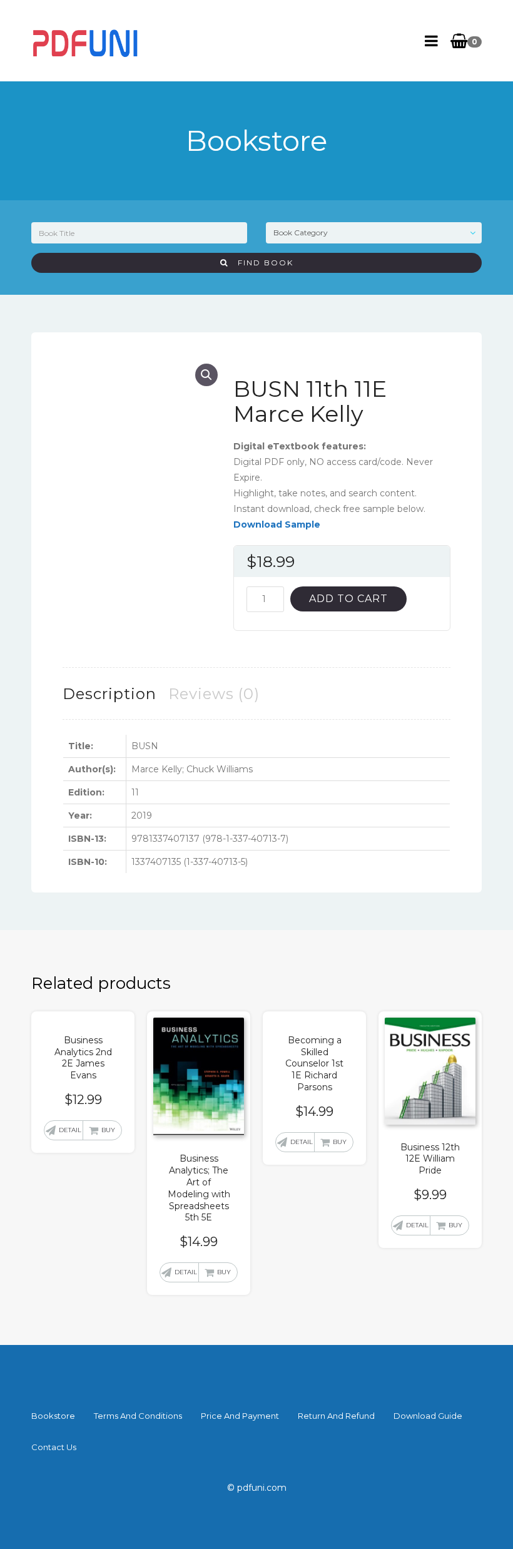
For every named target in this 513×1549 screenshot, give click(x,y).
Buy (108, 1130)
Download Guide (428, 1416)
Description (109, 694)
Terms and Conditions (138, 1416)
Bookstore (53, 1416)
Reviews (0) (214, 694)
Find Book (260, 262)
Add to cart (348, 599)
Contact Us (53, 1447)
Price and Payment (240, 1416)
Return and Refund (336, 1416)
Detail (70, 1130)
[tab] (109, 694)
